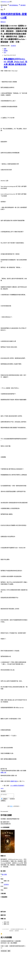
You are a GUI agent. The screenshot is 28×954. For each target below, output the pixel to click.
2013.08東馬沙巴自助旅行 (17, 785)
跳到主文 (3, 22)
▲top (2, 788)
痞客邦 (12, 781)
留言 (16, 781)
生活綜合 (13, 45)
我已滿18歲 (3, 951)
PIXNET (7, 929)
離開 (9, 951)
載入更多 (3, 791)
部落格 (5, 50)
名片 (5, 52)
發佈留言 (3, 800)
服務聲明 (17, 930)
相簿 (5, 48)
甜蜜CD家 (3, 772)
